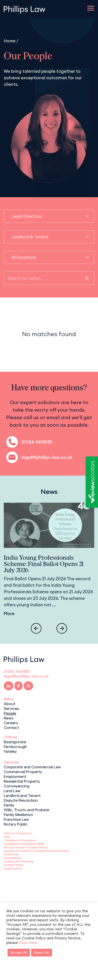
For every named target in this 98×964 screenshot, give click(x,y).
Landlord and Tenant (22, 795)
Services (11, 708)
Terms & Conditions (18, 833)
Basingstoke (15, 741)
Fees (7, 837)
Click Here (28, 942)
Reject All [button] (41, 952)
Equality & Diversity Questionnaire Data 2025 (36, 851)
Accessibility (13, 858)
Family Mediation (18, 814)
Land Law (12, 790)
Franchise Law (16, 819)
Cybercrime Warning (18, 861)
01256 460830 (37, 442)
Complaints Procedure (19, 840)
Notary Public (16, 823)
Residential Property (22, 780)
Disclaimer (11, 854)
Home (10, 40)
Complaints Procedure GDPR (24, 844)
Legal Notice (13, 868)
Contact (11, 727)
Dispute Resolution (21, 799)
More (9, 613)
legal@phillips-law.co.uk (47, 457)
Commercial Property (23, 771)
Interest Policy (14, 865)
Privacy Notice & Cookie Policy (25, 847)
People (10, 712)
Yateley (10, 751)
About (9, 703)
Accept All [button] (19, 952)
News (9, 717)
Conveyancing (16, 785)
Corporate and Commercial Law (32, 766)
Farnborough (15, 746)
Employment (15, 776)
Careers (11, 722)
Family (9, 804)
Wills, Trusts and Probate (26, 809)
